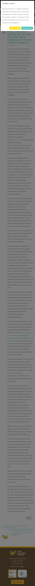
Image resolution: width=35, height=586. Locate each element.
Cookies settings (15, 28)
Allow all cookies (27, 28)
